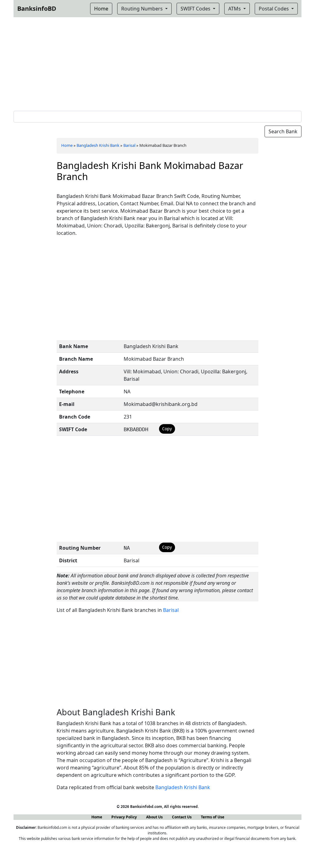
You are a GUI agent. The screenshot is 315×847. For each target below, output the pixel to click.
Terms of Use (212, 817)
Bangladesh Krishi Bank (98, 145)
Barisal (129, 145)
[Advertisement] (157, 63)
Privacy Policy (124, 817)
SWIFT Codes (196, 8)
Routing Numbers (142, 8)
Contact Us (182, 817)
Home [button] (101, 8)
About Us (154, 817)
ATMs (235, 8)
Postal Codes (274, 8)
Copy (167, 428)
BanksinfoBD (36, 8)
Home (67, 145)
